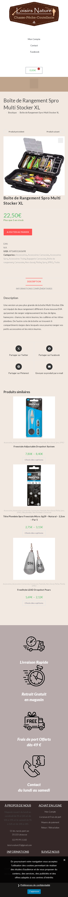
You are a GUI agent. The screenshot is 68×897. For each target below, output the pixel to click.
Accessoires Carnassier (38, 255)
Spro (44, 262)
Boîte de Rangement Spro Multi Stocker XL (39, 112)
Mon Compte (34, 39)
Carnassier (19, 262)
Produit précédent (16, 131)
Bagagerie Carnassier (36, 258)
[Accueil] (4, 112)
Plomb (62, 584)
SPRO (50, 262)
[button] (34, 83)
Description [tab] (34, 281)
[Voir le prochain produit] (62, 132)
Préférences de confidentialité (35, 885)
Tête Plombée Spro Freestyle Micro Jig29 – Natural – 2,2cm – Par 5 (34, 518)
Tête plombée (27, 512)
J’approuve (34, 891)
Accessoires (21, 255)
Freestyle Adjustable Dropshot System (34, 446)
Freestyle (43, 442)
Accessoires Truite (17, 258)
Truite (57, 262)
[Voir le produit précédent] (5, 132)
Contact (34, 45)
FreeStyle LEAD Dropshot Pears (34, 589)
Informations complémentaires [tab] (34, 289)
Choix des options (34, 460)
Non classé (30, 262)
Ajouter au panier (18, 232)
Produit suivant (53, 131)
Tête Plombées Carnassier (41, 512)
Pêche (38, 262)
